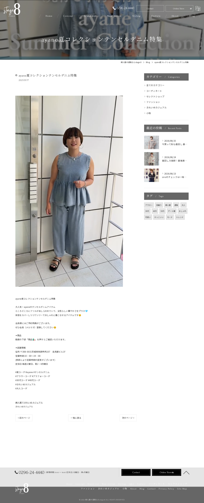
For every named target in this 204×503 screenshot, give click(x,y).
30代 (147, 211)
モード (170, 217)
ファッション (153, 101)
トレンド (180, 217)
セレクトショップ (155, 96)
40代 (155, 211)
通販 (176, 205)
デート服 (171, 211)
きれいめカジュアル (24, 406)
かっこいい (159, 217)
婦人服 (168, 205)
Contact (150, 8)
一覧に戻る (76, 417)
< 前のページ (24, 417)
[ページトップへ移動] (186, 472)
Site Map (182, 489)
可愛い (148, 217)
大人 (183, 205)
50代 (163, 211)
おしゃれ (182, 211)
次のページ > (128, 417)
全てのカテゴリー (155, 85)
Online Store (178, 8)
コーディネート (154, 90)
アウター (149, 205)
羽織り (159, 205)
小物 (148, 113)
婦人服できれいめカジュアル (29, 402)
